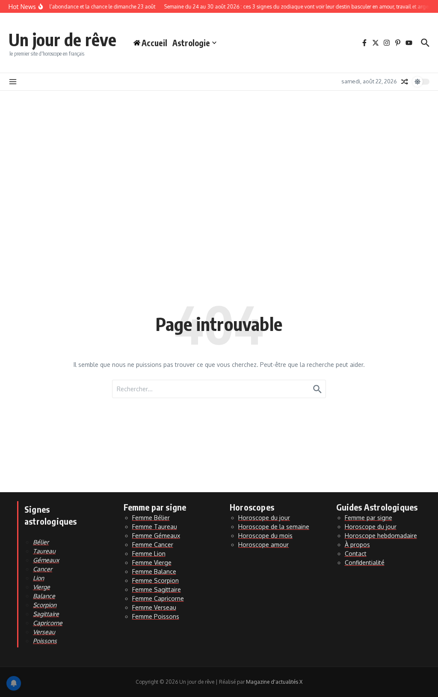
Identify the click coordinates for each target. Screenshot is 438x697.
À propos (357, 544)
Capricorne (47, 622)
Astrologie (191, 43)
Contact (356, 553)
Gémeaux (46, 560)
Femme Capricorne (158, 598)
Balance (44, 596)
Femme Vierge (152, 562)
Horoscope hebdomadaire (381, 535)
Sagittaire (46, 613)
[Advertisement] (219, 155)
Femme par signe (368, 517)
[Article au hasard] (404, 81)
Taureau (44, 551)
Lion (38, 578)
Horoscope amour (263, 544)
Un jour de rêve (62, 39)
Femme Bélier (151, 517)
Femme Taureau (154, 526)
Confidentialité (365, 562)
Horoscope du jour (264, 517)
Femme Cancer (152, 544)
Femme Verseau (154, 607)
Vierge (41, 587)
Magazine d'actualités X (274, 682)
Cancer (42, 569)
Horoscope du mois (265, 535)
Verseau (44, 631)
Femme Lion (149, 553)
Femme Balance (154, 571)
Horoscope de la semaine (273, 526)
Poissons (45, 640)
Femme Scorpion (155, 580)
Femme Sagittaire (156, 589)
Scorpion (44, 604)
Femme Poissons (155, 616)
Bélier (41, 542)
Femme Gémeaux (156, 535)
